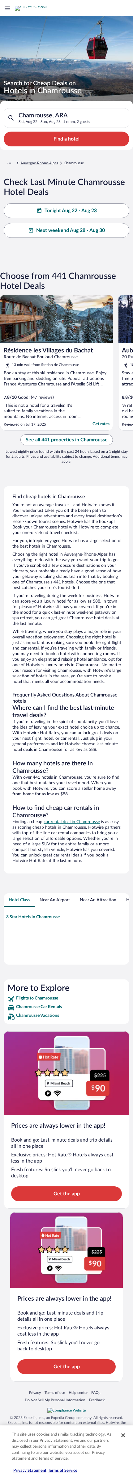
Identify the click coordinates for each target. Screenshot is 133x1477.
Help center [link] (78, 1393)
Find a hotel (66, 139)
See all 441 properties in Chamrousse (67, 439)
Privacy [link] (35, 1393)
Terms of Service (62, 1471)
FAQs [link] (95, 1393)
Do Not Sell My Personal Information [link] (55, 1400)
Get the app (67, 1193)
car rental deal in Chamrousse (72, 822)
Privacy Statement (29, 1471)
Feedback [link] (97, 1400)
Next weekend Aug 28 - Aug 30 (70, 230)
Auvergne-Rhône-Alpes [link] (39, 163)
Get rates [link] (100, 424)
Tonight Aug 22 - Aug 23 (71, 210)
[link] (66, 999)
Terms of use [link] (55, 1393)
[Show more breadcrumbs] (9, 163)
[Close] (123, 1435)
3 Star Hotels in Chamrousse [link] (33, 917)
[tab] (19, 900)
